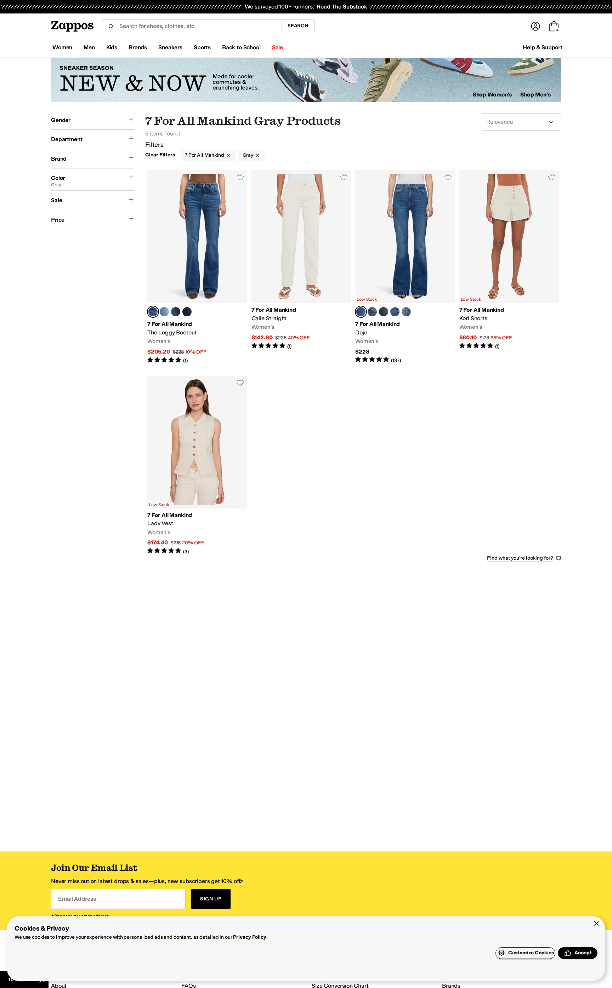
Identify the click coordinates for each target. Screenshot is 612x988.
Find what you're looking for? (520, 558)
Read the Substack (342, 6)
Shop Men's (535, 94)
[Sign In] (535, 26)
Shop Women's (492, 94)
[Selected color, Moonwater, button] (153, 311)
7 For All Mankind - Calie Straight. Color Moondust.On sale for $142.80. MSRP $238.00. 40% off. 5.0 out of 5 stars (301, 267)
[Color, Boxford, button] (383, 311)
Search (298, 26)
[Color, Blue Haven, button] (164, 311)
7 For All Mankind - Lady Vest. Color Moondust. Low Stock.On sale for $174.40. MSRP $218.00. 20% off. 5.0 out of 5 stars (197, 465)
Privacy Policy (249, 937)
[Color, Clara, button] (395, 311)
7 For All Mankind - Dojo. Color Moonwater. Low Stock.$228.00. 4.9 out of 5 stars (405, 267)
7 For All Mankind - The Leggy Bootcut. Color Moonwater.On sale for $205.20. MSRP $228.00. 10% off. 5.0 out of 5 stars (197, 267)
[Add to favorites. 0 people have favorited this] (240, 177)
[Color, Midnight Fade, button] (187, 311)
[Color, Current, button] (175, 311)
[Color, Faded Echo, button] (406, 311)
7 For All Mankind (204, 155)
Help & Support (542, 47)
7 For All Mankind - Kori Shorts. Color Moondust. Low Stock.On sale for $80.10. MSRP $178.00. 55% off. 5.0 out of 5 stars (509, 267)
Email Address (77, 898)
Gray (248, 155)
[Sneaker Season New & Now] (306, 80)
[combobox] (192, 26)
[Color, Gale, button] (372, 311)
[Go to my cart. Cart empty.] (554, 26)
